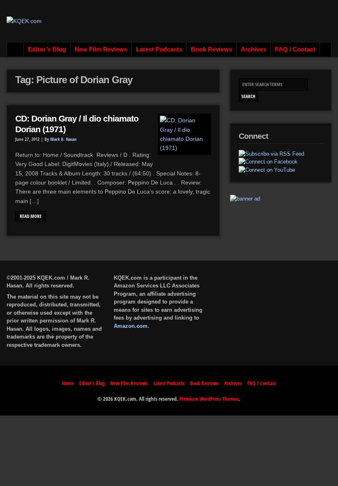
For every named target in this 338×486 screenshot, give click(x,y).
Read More (31, 216)
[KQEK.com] (24, 21)
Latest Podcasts (159, 49)
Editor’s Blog (47, 49)
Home (15, 49)
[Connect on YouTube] (267, 170)
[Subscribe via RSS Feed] (271, 154)
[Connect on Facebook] (268, 162)
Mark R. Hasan (63, 139)
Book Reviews (211, 49)
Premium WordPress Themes (209, 398)
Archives (253, 49)
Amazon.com (131, 326)
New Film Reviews (101, 49)
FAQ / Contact (295, 49)
